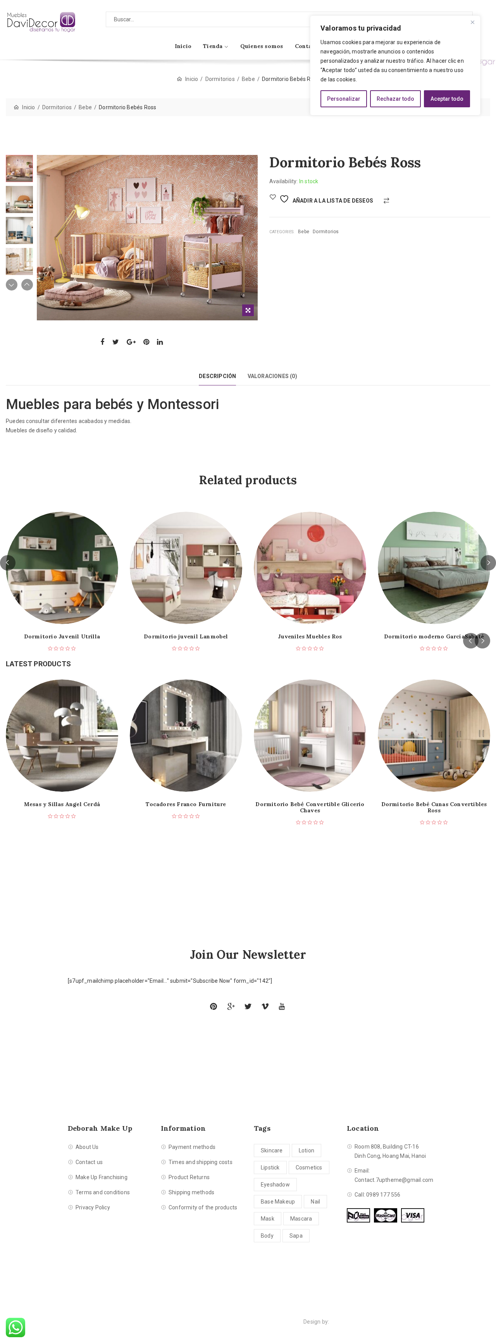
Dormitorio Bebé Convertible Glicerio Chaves (309, 807)
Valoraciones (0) (272, 376)
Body (267, 1236)
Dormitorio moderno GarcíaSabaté (434, 637)
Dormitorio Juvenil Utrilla (62, 637)
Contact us (89, 1162)
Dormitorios (220, 79)
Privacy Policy (93, 1207)
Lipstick (270, 1167)
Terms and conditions (103, 1192)
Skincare (272, 1150)
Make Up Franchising (101, 1177)
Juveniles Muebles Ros (310, 637)
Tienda (212, 46)
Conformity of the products (203, 1207)
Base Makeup (278, 1202)
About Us (87, 1147)
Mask (267, 1219)
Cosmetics (309, 1167)
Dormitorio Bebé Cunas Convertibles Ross (434, 807)
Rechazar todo (395, 99)
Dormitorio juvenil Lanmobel (186, 637)
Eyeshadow (275, 1184)
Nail (315, 1202)
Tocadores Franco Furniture (186, 804)
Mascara (301, 1219)
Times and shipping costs (200, 1162)
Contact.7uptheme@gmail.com (394, 1180)
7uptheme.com (350, 1322)
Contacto (308, 46)
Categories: (281, 232)
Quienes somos (261, 46)
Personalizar (343, 99)
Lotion (306, 1150)
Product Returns (189, 1177)
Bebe (248, 79)
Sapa (296, 1236)
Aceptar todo (447, 99)
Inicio (183, 46)
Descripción (217, 376)
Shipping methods (191, 1192)
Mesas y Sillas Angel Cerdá (62, 804)
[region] (395, 65)
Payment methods (192, 1147)
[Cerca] (472, 22)
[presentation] (8, 563)
